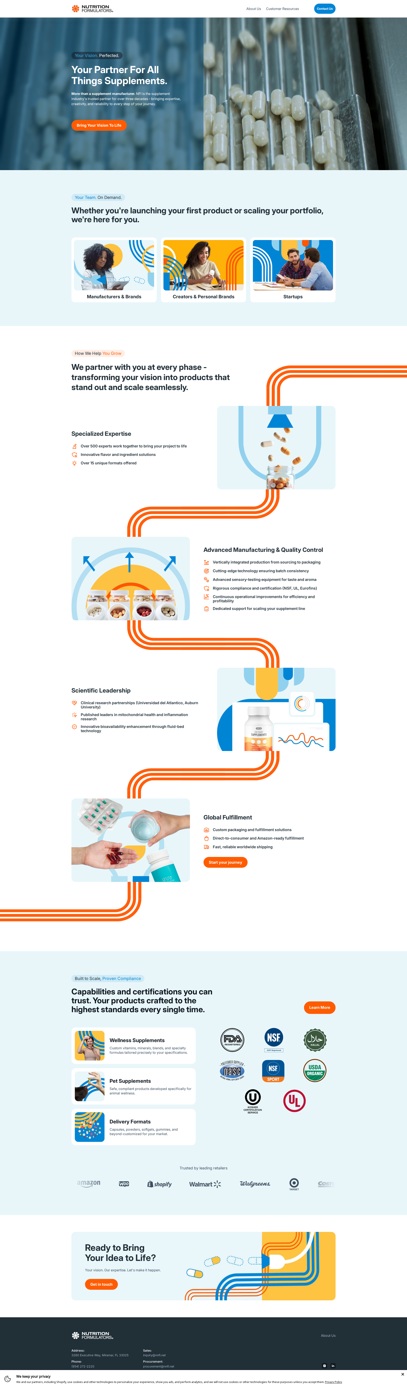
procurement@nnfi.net (158, 1366)
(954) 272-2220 (82, 1366)
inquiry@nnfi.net (154, 1355)
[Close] (403, 1374)
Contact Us (325, 8)
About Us (328, 1335)
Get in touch (101, 1284)
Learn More (319, 1007)
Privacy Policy (333, 1382)
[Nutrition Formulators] (92, 8)
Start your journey (225, 862)
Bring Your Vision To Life (99, 125)
